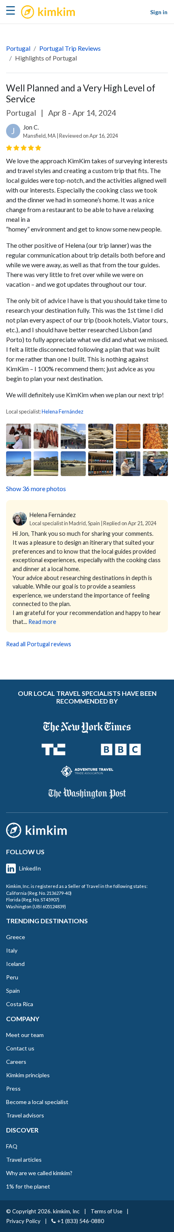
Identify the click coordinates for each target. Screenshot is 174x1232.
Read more (42, 621)
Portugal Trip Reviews (70, 48)
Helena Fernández (62, 411)
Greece (15, 936)
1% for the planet (28, 1186)
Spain (13, 990)
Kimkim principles (28, 1075)
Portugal (18, 48)
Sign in (159, 12)
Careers (16, 1061)
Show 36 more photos (36, 488)
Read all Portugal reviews (38, 644)
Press (13, 1088)
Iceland (15, 963)
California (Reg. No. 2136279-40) (39, 893)
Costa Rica (19, 1003)
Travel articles (24, 1159)
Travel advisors (25, 1115)
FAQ (11, 1146)
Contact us (20, 1048)
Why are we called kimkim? (39, 1172)
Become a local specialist (37, 1101)
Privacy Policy (23, 1221)
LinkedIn (30, 868)
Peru (12, 977)
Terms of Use (106, 1211)
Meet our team (25, 1034)
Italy (11, 950)
